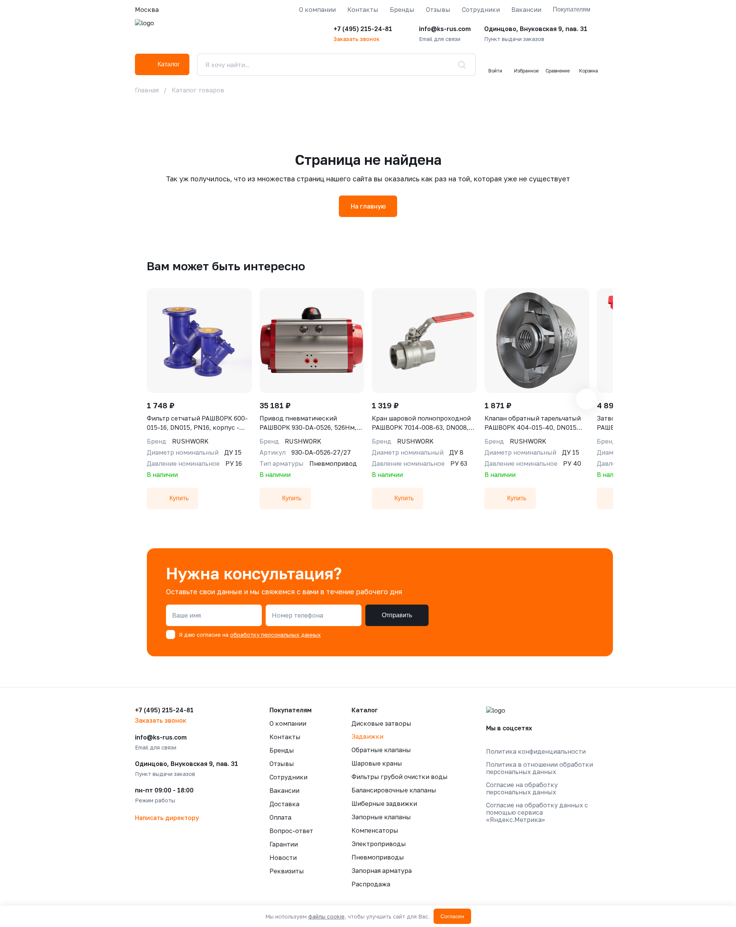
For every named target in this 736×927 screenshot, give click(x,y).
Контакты (362, 9)
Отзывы (438, 9)
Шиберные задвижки (384, 803)
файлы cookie (326, 916)
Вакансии (526, 9)
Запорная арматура (382, 870)
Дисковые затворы (381, 723)
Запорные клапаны (381, 817)
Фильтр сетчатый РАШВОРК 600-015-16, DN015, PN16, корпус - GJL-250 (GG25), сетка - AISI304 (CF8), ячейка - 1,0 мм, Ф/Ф (197, 423)
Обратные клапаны (381, 750)
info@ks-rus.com (445, 29)
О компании (317, 9)
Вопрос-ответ (291, 831)
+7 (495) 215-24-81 (363, 29)
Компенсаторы (375, 830)
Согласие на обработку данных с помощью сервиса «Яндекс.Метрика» (537, 812)
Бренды (402, 9)
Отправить (397, 615)
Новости (283, 857)
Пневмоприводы (378, 857)
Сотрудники (481, 9)
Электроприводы (379, 844)
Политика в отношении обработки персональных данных (539, 768)
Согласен (452, 916)
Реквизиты (286, 871)
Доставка (284, 804)
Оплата (280, 817)
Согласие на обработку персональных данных (522, 788)
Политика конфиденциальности (536, 751)
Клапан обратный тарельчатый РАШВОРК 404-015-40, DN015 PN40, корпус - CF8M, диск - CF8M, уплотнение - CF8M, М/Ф (533, 423)
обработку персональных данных (275, 634)
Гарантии (283, 844)
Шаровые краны (377, 763)
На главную (368, 206)
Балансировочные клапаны (394, 790)
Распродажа (371, 884)
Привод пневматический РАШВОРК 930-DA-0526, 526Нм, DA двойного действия (308, 423)
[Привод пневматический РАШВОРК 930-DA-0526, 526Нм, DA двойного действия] (312, 340)
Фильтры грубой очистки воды (400, 777)
